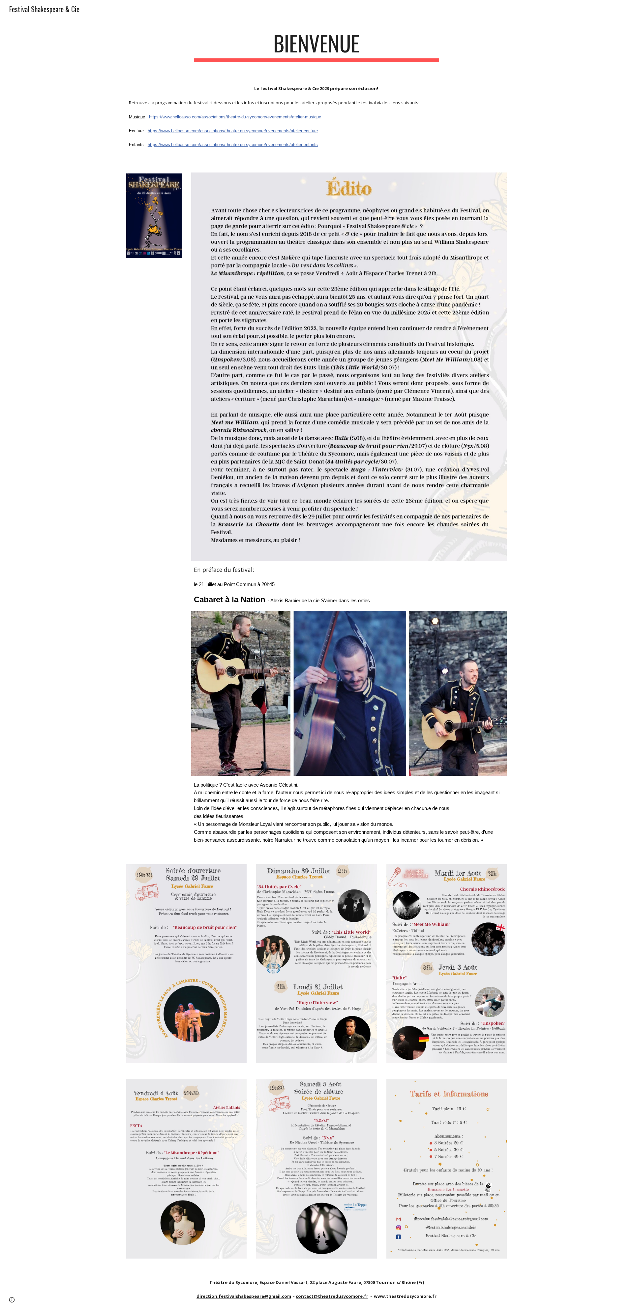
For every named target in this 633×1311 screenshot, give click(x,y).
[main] (316, 46)
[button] (11, 1299)
